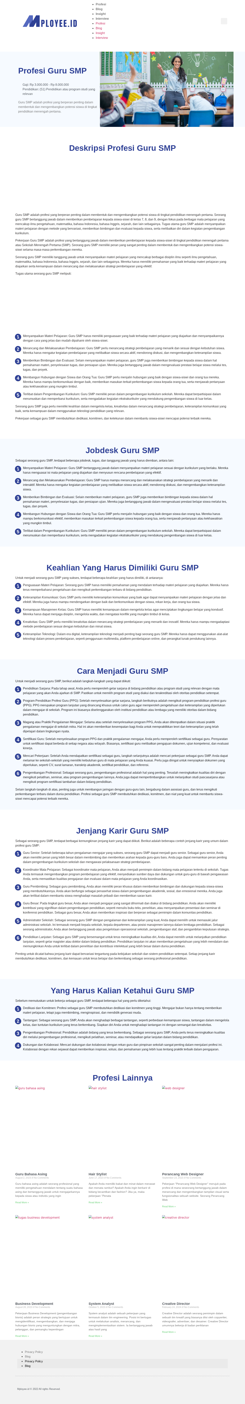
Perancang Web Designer (183, 1174)
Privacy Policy (34, 1351)
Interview (102, 18)
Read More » (22, 1202)
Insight (101, 14)
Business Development (34, 1304)
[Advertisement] (122, 184)
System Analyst (101, 1304)
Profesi (101, 4)
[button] (224, 21)
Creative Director (176, 1304)
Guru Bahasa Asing (31, 1174)
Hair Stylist (98, 1174)
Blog (99, 9)
